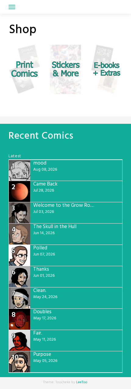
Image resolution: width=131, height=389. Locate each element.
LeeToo (81, 382)
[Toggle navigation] (12, 7)
